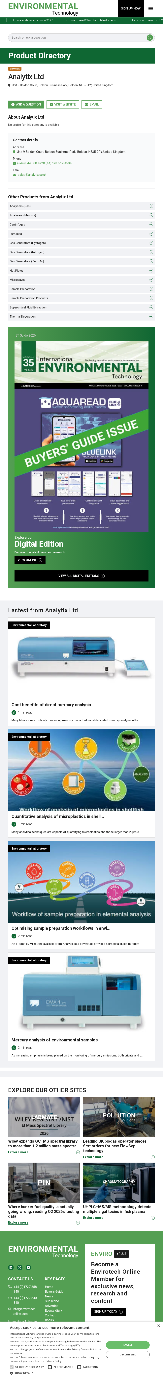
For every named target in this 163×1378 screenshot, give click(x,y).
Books (49, 1320)
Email (94, 104)
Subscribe (52, 1301)
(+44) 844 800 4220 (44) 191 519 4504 (44, 163)
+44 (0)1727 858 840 (25, 1289)
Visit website (65, 104)
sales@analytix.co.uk (32, 175)
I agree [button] (128, 1345)
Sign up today (105, 1311)
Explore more (18, 1152)
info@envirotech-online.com (25, 1311)
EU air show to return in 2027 (131, 20)
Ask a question (28, 104)
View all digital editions (78, 576)
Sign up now (131, 8)
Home (49, 1287)
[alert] (81, 1350)
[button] (12, 1367)
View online (27, 560)
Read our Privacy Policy (48, 1361)
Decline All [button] (128, 1354)
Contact (50, 1315)
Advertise (51, 1306)
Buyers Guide (54, 1291)
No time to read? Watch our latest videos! (74, 20)
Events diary (53, 1310)
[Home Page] (43, 8)
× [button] (158, 1325)
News (49, 1296)
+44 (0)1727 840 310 (25, 1300)
